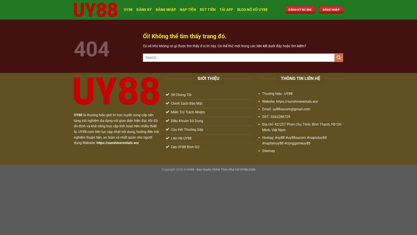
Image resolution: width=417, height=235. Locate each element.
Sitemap (268, 151)
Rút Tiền (208, 10)
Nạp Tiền (188, 10)
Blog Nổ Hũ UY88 (252, 10)
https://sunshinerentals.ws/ (117, 143)
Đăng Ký (144, 10)
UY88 (128, 10)
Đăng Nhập (166, 10)
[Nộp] (338, 57)
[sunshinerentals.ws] (95, 10)
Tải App (226, 10)
